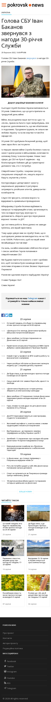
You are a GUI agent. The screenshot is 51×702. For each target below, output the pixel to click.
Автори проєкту (10, 643)
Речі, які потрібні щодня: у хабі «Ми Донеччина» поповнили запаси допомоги (27, 467)
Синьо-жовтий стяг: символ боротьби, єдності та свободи (28, 382)
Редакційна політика (13, 648)
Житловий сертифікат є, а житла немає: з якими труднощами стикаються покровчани (27, 424)
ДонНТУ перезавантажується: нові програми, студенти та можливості (26, 417)
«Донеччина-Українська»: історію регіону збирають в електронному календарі (25, 390)
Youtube (11, 678)
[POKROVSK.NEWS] (25, 4)
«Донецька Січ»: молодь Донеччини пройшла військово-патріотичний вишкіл (26, 332)
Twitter (10, 666)
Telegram (33, 298)
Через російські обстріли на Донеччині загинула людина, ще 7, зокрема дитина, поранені (28, 364)
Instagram (12, 671)
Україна (5, 12)
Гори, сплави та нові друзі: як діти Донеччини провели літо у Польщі (26, 407)
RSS (8, 683)
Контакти (7, 638)
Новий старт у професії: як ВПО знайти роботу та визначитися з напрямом (28, 357)
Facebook (11, 661)
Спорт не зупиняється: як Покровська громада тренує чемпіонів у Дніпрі (27, 474)
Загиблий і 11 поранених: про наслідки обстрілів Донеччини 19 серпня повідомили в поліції (27, 440)
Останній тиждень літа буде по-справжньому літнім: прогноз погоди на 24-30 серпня (26, 324)
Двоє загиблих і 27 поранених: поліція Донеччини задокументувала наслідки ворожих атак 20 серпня (28, 398)
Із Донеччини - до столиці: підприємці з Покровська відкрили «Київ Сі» (23, 459)
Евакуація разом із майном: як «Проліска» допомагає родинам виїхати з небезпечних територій (26, 448)
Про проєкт (8, 633)
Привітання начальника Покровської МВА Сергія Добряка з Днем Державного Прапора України (28, 347)
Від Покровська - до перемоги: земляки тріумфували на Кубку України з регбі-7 (24, 432)
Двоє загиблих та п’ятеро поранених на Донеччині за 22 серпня (24, 339)
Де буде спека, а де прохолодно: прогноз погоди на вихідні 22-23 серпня (28, 375)
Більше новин (25, 491)
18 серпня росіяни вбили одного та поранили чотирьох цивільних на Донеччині (26, 482)
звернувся (31, 58)
